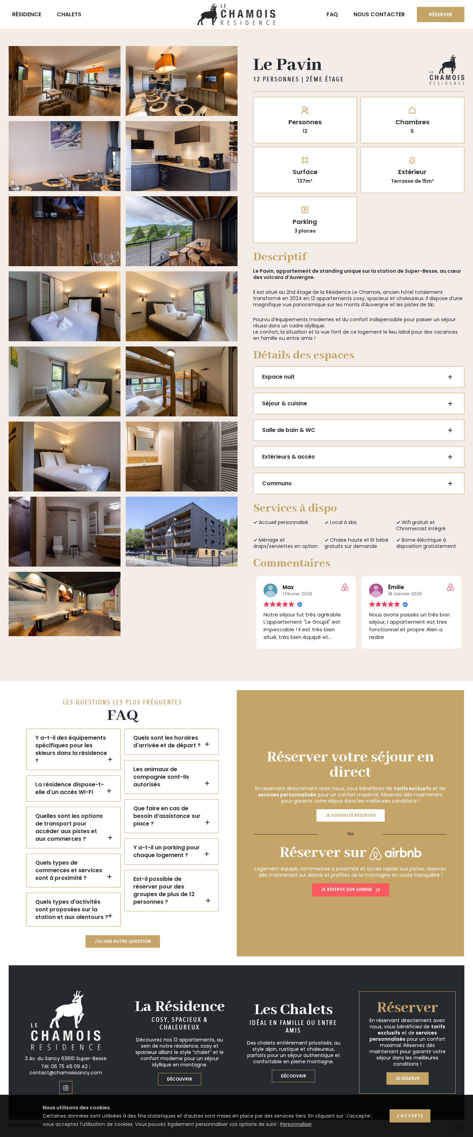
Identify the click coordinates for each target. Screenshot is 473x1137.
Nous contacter (379, 14)
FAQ (332, 14)
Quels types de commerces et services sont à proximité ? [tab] (68, 870)
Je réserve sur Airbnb (346, 889)
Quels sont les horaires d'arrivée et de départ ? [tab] (166, 741)
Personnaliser (296, 1124)
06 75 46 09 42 (69, 1066)
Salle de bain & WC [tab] (288, 430)
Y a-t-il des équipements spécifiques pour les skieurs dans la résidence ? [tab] (71, 749)
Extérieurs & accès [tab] (288, 457)
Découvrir (179, 1079)
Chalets (69, 14)
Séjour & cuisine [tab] (284, 403)
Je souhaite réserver (350, 815)
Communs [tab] (277, 483)
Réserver (440, 14)
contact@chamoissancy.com (65, 1072)
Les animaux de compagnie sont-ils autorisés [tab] (161, 776)
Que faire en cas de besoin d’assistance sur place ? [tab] (166, 816)
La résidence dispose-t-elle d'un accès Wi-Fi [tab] (69, 788)
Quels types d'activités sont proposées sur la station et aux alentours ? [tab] (71, 909)
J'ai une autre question (123, 941)
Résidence (26, 14)
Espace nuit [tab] (278, 377)
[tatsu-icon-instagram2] (65, 1087)
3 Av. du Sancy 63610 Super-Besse (66, 1058)
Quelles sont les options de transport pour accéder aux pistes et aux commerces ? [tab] (69, 827)
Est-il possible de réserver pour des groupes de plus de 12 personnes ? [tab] (164, 890)
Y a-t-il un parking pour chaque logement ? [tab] (166, 851)
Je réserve (407, 1078)
